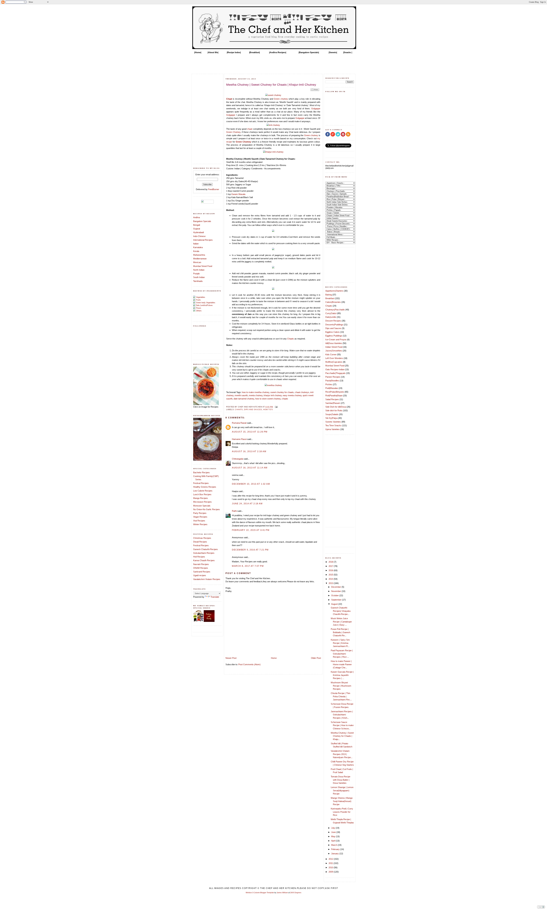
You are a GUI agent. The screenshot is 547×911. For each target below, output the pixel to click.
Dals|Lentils (330, 317)
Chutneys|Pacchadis (335, 309)
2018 (331, 562)
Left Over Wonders (334, 358)
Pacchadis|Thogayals (335, 373)
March (334, 845)
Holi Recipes (199, 556)
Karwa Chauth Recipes (204, 560)
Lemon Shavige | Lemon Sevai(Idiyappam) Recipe (342, 790)
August (334, 604)
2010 (331, 867)
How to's (268, 409)
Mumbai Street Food (202, 266)
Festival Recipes (201, 483)
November (336, 591)
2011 (331, 863)
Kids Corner (330, 354)
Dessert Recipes (333, 320)
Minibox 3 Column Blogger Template (260, 893)
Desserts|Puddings (334, 324)
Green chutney (281, 99)
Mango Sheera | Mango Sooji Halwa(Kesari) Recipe (342, 801)
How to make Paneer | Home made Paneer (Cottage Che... (341, 664)
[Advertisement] (273, 63)
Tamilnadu (198, 281)
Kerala (196, 251)
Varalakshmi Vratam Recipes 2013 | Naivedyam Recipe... (341, 754)
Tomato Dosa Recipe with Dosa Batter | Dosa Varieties (340, 779)
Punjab (196, 273)
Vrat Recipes (199, 520)
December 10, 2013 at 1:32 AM (251, 484)
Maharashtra (199, 255)
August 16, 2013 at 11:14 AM (250, 467)
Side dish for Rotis (333, 410)
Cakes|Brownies (333, 302)
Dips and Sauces (253, 409)
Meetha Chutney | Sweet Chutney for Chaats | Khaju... (342, 736)
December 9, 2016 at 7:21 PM (250, 549)
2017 (331, 566)
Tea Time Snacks (333, 425)
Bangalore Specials (202, 221)
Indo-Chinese (199, 236)
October (335, 595)
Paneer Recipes (332, 377)
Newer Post (230, 658)
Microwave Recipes (202, 502)
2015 (331, 574)
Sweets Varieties (333, 422)
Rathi (234, 511)
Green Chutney (233, 132)
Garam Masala (238, 194)
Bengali (196, 225)
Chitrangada (237, 459)
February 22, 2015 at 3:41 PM (250, 530)
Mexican (197, 262)
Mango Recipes (200, 498)
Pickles (328, 384)
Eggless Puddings (333, 335)
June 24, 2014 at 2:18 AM (247, 503)
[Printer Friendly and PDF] (315, 91)
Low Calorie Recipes (202, 490)
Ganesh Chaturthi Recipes (205, 549)
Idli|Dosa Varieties (333, 343)
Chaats (290, 338)
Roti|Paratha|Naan (333, 395)
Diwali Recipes (200, 542)
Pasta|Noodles (332, 380)
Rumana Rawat (239, 423)
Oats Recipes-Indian (334, 369)
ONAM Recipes (200, 568)
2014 (331, 579)
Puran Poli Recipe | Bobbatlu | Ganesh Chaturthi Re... (340, 632)
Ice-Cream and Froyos (335, 339)
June (333, 832)
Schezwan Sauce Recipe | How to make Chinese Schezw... (342, 725)
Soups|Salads (331, 414)
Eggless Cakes (332, 332)
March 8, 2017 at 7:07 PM (248, 566)
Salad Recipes (332, 399)
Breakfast (329, 298)
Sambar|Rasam (332, 403)
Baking (328, 294)
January (335, 853)
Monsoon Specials (201, 505)
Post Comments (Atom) (249, 664)
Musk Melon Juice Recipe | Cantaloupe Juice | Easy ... (341, 621)
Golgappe (315, 108)
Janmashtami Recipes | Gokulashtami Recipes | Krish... (342, 714)
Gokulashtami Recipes (203, 553)
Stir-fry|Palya (331, 418)
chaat (249, 129)
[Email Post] (276, 407)
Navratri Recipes (201, 564)
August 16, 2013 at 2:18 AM (249, 451)
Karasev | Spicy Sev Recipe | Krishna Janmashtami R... (340, 643)
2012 (331, 859)
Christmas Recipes (202, 538)
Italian (196, 243)
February (335, 849)
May (333, 836)
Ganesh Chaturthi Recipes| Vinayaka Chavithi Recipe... (340, 610)
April (333, 840)
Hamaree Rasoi (239, 439)
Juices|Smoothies (333, 350)
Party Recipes (199, 513)
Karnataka (198, 247)
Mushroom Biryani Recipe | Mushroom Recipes (341, 685)
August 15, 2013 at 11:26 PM (250, 431)
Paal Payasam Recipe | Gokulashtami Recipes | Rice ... (342, 653)
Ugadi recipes (199, 575)
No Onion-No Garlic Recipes (206, 509)
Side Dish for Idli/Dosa (335, 407)
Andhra (196, 217)
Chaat (229, 99)
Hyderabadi (198, 232)
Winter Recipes (200, 524)
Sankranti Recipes (201, 571)
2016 (331, 570)
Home (274, 658)
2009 (331, 872)
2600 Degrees (295, 893)
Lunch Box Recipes (202, 494)
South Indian (199, 277)
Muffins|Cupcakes (333, 362)
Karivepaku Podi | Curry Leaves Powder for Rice (342, 811)
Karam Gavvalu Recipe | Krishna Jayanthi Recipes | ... (342, 675)
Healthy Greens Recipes (204, 487)
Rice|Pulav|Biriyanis (334, 392)
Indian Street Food (333, 347)
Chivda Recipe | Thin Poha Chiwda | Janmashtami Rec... (341, 696)
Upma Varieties (332, 429)
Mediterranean (200, 258)
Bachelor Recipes (201, 472)
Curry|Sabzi (330, 313)
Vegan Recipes (200, 517)
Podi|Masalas (331, 388)
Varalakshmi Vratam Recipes (206, 579)
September (336, 599)
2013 (331, 583)
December (336, 587)
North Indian (198, 270)
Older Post (316, 658)
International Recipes (203, 240)
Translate (215, 597)
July (333, 828)
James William (282, 893)
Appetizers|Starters (334, 291)
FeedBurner (213, 189)
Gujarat (196, 228)
